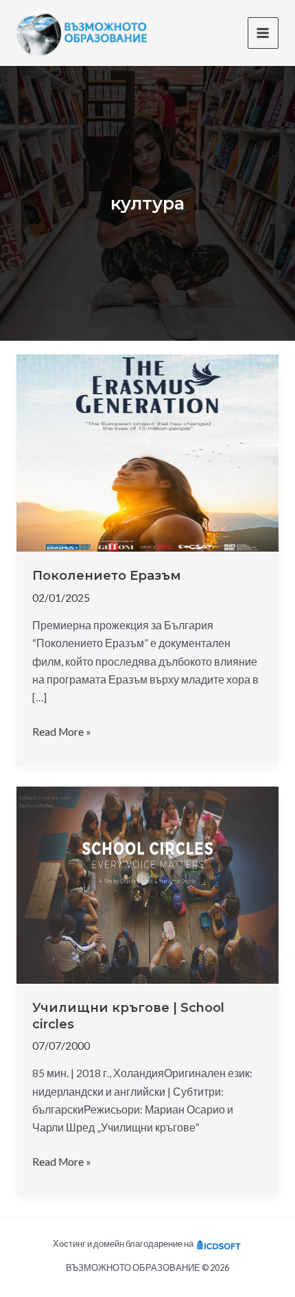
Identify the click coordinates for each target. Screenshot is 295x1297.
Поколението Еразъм (106, 575)
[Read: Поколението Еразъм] (147, 451)
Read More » (61, 733)
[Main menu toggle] (263, 32)
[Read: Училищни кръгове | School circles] (147, 883)
